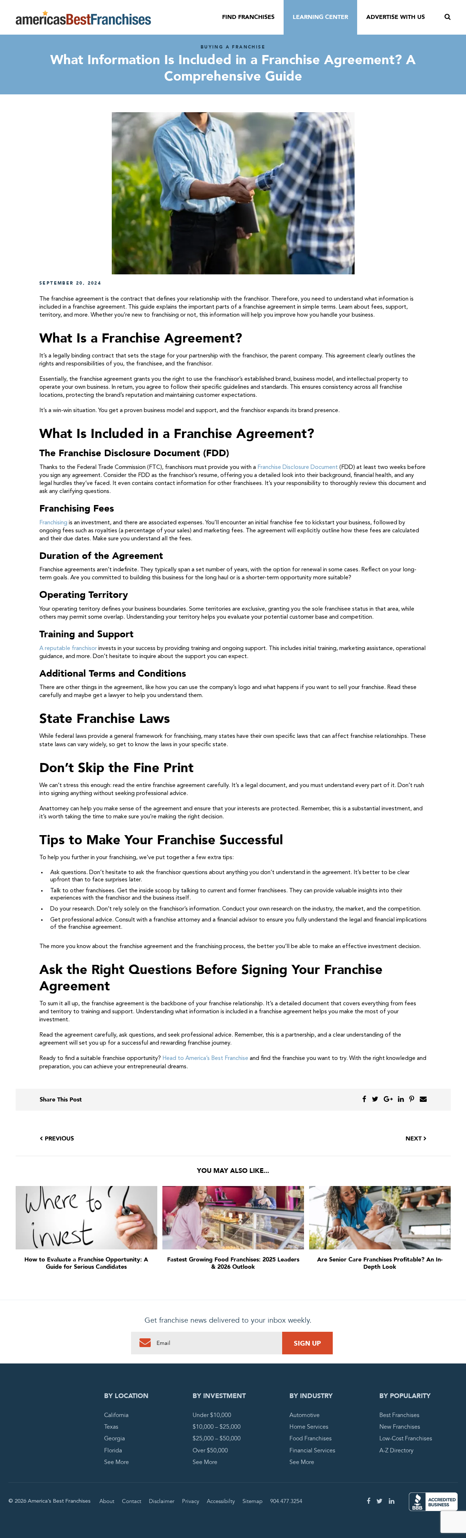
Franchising (53, 523)
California (116, 1415)
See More (116, 1462)
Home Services (308, 1427)
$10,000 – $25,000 (217, 1427)
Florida (113, 1451)
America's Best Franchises (83, 17)
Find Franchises (248, 17)
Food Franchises (310, 1439)
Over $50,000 (210, 1451)
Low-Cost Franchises (405, 1439)
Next (414, 1139)
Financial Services (312, 1451)
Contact (131, 1501)
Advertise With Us (395, 17)
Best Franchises (399, 1415)
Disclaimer (161, 1501)
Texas (111, 1427)
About (106, 1501)
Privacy (190, 1501)
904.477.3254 (286, 1501)
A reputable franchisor (68, 648)
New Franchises (399, 1427)
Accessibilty (221, 1501)
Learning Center (320, 17)
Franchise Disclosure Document (297, 467)
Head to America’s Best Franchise (205, 1058)
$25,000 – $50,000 (217, 1439)
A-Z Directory (396, 1451)
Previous (58, 1139)
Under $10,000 (212, 1415)
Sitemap (252, 1501)
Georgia (114, 1439)
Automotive (304, 1415)
